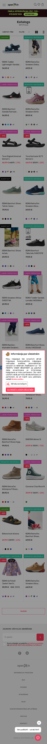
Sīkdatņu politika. (17, 379)
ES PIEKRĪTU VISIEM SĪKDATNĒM (20, 390)
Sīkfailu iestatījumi (19, 384)
